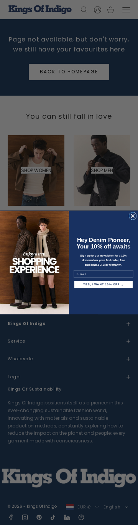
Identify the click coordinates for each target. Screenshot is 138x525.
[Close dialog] (132, 215)
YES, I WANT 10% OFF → (103, 284)
